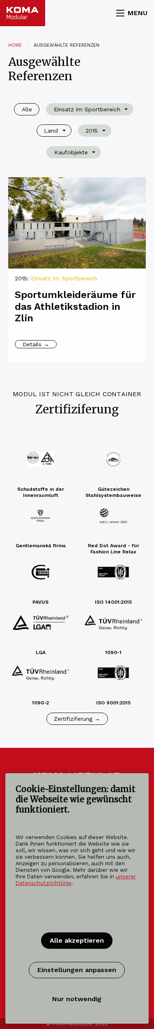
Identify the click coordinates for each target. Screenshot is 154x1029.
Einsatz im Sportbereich (64, 278)
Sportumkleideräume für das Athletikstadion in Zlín (75, 306)
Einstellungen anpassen (76, 970)
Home (15, 45)
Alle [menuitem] (27, 109)
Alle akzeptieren (77, 940)
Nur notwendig (76, 999)
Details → (36, 344)
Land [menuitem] (51, 130)
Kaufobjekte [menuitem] (71, 152)
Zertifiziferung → (77, 718)
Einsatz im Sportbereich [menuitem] (87, 109)
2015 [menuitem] (91, 130)
